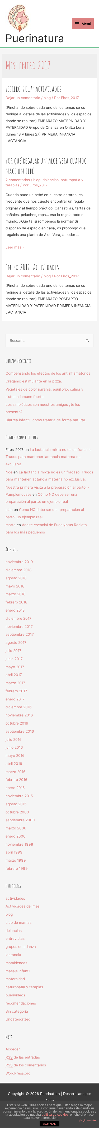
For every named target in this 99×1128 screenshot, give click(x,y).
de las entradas (23, 1057)
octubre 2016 (17, 723)
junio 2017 (14, 659)
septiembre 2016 (20, 731)
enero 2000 (16, 836)
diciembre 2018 (18, 570)
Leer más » (15, 247)
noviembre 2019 (19, 562)
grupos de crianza (21, 947)
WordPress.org (18, 1073)
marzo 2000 (16, 828)
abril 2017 (14, 675)
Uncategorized (18, 1019)
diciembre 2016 (19, 707)
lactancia (13, 955)
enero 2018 (15, 610)
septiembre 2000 (20, 820)
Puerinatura (34, 38)
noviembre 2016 (19, 715)
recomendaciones (21, 1003)
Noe (9, 472)
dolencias (51, 180)
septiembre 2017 (20, 634)
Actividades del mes (23, 906)
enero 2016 (15, 788)
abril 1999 (14, 852)
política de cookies (55, 1114)
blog (47, 98)
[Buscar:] (49, 340)
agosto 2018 (16, 578)
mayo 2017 (15, 667)
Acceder (13, 1049)
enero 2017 (15, 699)
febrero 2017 (16, 691)
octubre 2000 (17, 812)
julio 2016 (14, 739)
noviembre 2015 (19, 796)
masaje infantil (18, 971)
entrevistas (15, 938)
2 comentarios (18, 180)
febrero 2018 (16, 602)
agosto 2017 (16, 642)
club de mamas (18, 922)
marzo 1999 (16, 860)
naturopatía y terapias (24, 987)
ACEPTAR (49, 1123)
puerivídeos (15, 995)
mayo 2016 (15, 755)
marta (11, 525)
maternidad (15, 979)
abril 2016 (14, 764)
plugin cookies (87, 1120)
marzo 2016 (16, 772)
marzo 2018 (15, 594)
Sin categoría (17, 1011)
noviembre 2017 (19, 626)
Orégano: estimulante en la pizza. (34, 381)
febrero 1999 (17, 868)
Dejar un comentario (23, 98)
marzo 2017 (15, 683)
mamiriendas (16, 963)
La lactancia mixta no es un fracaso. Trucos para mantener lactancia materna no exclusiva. (49, 456)
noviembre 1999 (19, 844)
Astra (49, 1100)
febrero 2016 (16, 780)
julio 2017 (13, 651)
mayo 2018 (15, 586)
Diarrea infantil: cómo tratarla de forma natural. (46, 420)
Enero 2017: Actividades (32, 267)
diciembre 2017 (18, 618)
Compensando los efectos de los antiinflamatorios (48, 373)
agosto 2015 (16, 804)
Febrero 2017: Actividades (33, 89)
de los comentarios (26, 1065)
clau (9, 510)
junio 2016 (14, 747)
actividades (15, 898)
